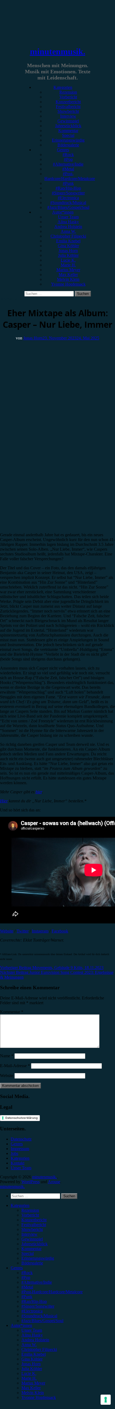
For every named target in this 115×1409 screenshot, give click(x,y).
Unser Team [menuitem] (31, 1330)
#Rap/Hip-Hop (68, 188)
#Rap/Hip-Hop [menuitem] (34, 1301)
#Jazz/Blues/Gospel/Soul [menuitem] (42, 1320)
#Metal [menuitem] (27, 1287)
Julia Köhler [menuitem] (31, 1368)
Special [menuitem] (27, 1253)
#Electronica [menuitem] (32, 1311)
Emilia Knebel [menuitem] (33, 1354)
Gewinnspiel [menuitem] (32, 1239)
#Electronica (68, 197)
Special (68, 135)
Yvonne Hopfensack (68, 284)
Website (6, 931)
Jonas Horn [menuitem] (31, 1364)
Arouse (54, 1181)
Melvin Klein (68, 279)
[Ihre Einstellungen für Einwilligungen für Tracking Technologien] (106, 1400)
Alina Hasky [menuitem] (32, 1335)
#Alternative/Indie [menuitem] (36, 1282)
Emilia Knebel (68, 241)
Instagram (40, 931)
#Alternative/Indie (68, 164)
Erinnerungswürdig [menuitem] (37, 1258)
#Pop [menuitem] (25, 1277)
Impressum (20, 1148)
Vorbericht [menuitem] (30, 1215)
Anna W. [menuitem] (29, 1344)
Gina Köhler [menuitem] (32, 1359)
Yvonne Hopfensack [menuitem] (38, 1397)
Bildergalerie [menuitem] (32, 1263)
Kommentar (68, 130)
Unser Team (68, 217)
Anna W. (68, 231)
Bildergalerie (68, 145)
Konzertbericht (68, 101)
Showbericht (68, 111)
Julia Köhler (68, 255)
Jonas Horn (68, 250)
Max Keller (68, 274)
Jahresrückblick (68, 125)
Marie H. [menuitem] (29, 1378)
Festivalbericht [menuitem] (33, 1224)
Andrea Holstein (68, 226)
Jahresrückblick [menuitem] (34, 1244)
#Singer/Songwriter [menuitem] (37, 1306)
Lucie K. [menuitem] (28, 1373)
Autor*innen (63, 212)
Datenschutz (21, 1139)
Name (6, 1056)
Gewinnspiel (68, 121)
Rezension (68, 92)
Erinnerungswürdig (68, 140)
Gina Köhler (68, 245)
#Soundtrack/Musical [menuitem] (39, 1316)
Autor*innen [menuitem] (21, 1325)
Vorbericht (68, 97)
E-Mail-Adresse (15, 1065)
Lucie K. (68, 260)
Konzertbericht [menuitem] (34, 1220)
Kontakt (17, 1163)
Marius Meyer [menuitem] (33, 1383)
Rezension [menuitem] (30, 1210)
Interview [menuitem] (29, 1234)
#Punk (68, 183)
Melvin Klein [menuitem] (32, 1392)
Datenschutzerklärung (21, 1118)
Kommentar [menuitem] (31, 1248)
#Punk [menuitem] (26, 1296)
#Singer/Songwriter (68, 193)
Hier (4, 801)
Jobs (14, 1153)
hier (39, 792)
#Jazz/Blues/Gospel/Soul (68, 207)
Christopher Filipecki (68, 236)
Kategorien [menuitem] (20, 1205)
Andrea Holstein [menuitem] (35, 1340)
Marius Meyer (68, 269)
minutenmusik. (57, 51)
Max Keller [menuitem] (31, 1388)
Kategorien (62, 87)
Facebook (60, 931)
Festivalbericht (68, 106)
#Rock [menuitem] (27, 1272)
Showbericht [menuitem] (32, 1229)
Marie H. (68, 265)
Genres (63, 149)
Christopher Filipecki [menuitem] (39, 1349)
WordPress (30, 1181)
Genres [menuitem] (17, 1268)
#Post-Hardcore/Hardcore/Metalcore (69, 176)
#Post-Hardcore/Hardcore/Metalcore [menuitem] (52, 1292)
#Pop (68, 159)
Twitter (23, 931)
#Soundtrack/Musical (68, 202)
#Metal (68, 169)
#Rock (68, 154)
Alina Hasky (68, 221)
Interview (68, 116)
